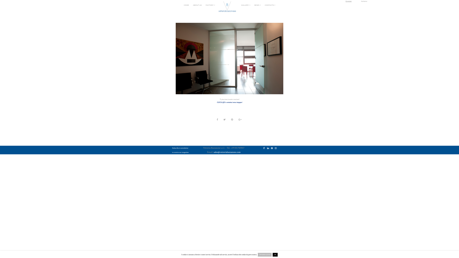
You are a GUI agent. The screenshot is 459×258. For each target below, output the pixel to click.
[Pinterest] (271, 148)
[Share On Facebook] (218, 119)
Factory (210, 5)
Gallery (245, 5)
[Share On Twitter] (225, 119)
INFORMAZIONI (264, 255)
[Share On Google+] (240, 119)
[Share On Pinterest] (232, 119)
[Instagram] (275, 148)
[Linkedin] (267, 148)
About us (197, 5)
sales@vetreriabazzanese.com (227, 152)
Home (186, 5)
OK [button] (275, 255)
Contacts (269, 5)
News (256, 5)
